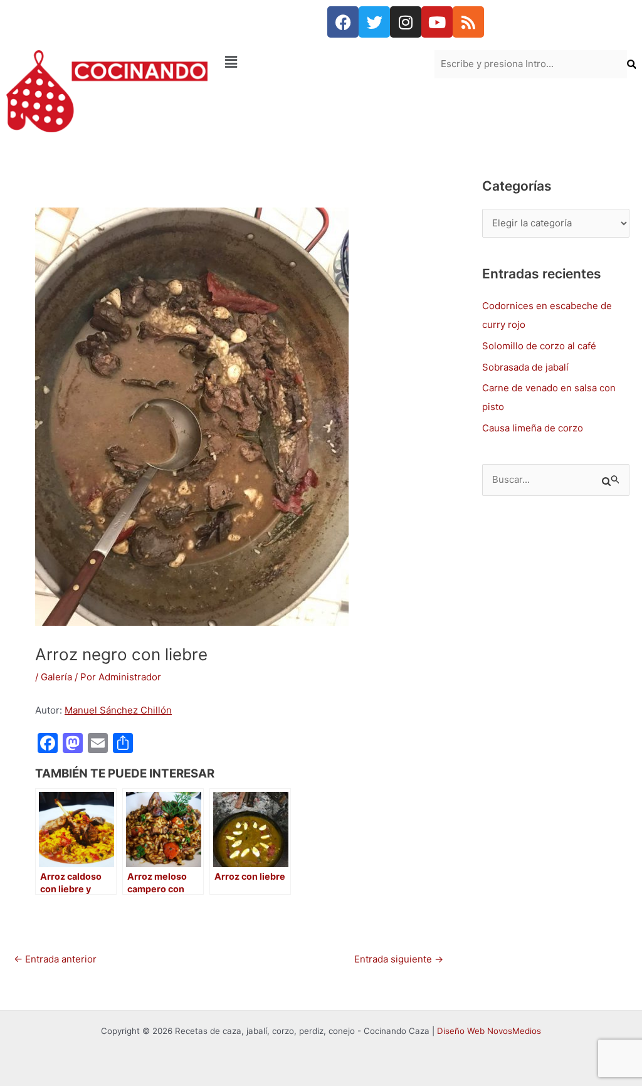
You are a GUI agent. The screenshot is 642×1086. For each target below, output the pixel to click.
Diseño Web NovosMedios (489, 1031)
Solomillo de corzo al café (539, 346)
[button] (320, 61)
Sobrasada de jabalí (525, 367)
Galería (56, 677)
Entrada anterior (55, 959)
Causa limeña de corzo (532, 428)
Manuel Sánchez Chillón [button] (118, 710)
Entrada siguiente (398, 959)
